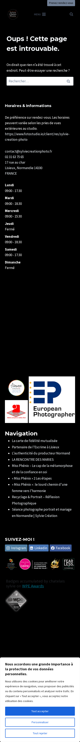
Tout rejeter (40, 733)
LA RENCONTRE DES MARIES (33, 459)
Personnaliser (40, 722)
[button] (16, 387)
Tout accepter (40, 711)
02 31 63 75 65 (14, 157)
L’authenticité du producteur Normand (41, 453)
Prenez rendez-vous (61, 3)
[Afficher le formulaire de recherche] (71, 14)
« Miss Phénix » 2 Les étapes (32, 478)
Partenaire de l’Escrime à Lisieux (35, 447)
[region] (40, 699)
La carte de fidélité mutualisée (34, 441)
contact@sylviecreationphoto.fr (28, 151)
